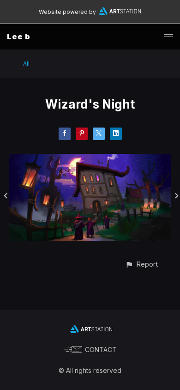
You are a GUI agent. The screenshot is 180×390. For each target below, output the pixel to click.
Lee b (18, 36)
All (26, 63)
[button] (141, 264)
